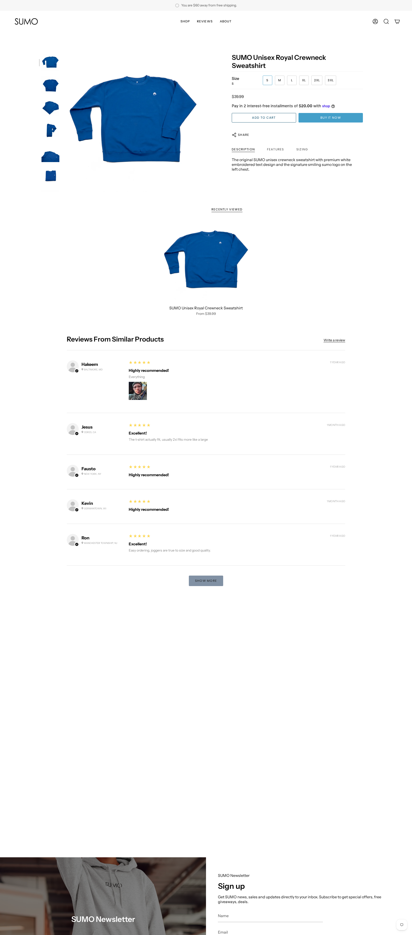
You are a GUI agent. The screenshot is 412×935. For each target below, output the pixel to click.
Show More (206, 580)
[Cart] (397, 21)
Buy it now (330, 117)
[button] (185, 21)
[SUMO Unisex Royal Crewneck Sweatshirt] (206, 262)
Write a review (334, 340)
